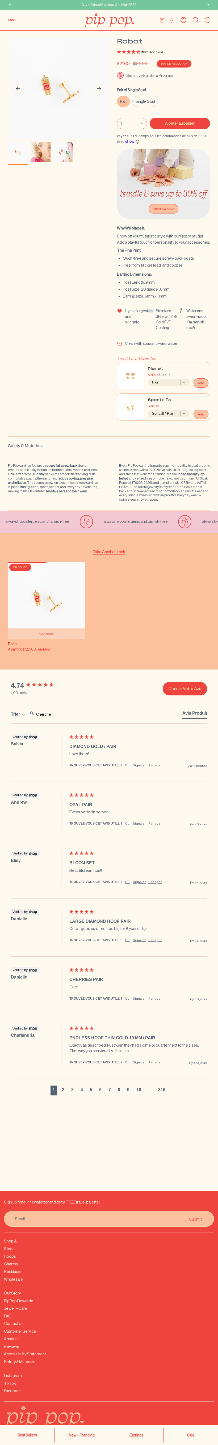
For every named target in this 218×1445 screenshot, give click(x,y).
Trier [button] (16, 714)
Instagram (13, 1375)
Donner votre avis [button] (185, 688)
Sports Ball (161, 400)
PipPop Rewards (18, 1300)
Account (11, 1338)
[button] (163, 52)
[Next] (207, 4)
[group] (39, 685)
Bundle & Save (163, 209)
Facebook (13, 1390)
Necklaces (13, 1271)
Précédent (18, 88)
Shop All (11, 1241)
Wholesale (13, 1279)
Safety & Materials (25, 446)
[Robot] (46, 600)
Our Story (12, 1293)
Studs (9, 1248)
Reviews (11, 1346)
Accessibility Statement (25, 1354)
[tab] (194, 714)
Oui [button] (127, 765)
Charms (11, 1264)
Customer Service (20, 1331)
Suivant (99, 88)
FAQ (7, 1316)
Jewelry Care (15, 1308)
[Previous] (10, 4)
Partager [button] (155, 765)
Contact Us (14, 1323)
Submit (195, 1219)
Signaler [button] (139, 765)
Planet (155, 369)
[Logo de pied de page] (57, 1421)
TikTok (10, 1383)
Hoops (10, 1256)
